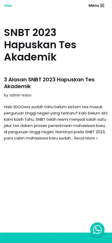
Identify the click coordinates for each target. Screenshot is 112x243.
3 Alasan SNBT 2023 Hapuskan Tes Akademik (49, 83)
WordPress (51, 237)
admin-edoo (20, 95)
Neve (9, 237)
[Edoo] (9, 5)
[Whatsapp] (97, 229)
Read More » (86, 138)
